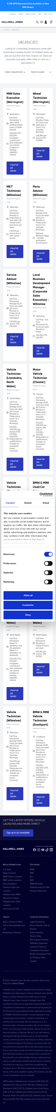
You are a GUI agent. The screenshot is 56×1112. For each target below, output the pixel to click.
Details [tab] (28, 503)
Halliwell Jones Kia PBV (40, 887)
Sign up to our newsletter (18, 832)
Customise (28, 605)
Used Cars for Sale (11, 908)
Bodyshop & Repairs (12, 932)
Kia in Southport (10, 883)
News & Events (31, 14)
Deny (28, 615)
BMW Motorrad (36, 883)
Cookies (33, 961)
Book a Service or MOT (12, 922)
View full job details (14, 167)
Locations (12, 14)
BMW (32, 869)
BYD (32, 880)
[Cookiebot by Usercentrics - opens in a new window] (40, 495)
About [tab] (46, 503)
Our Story (7, 869)
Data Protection (36, 932)
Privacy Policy (35, 936)
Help (40, 14)
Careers (20, 14)
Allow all (28, 595)
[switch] (48, 563)
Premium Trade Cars (38, 891)
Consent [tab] (10, 503)
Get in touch (48, 14)
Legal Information (37, 922)
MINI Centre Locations (12, 880)
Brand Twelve (18, 983)
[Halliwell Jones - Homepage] (16, 22)
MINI (32, 873)
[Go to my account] (41, 22)
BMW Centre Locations (12, 876)
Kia (31, 876)
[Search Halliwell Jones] (37, 22)
